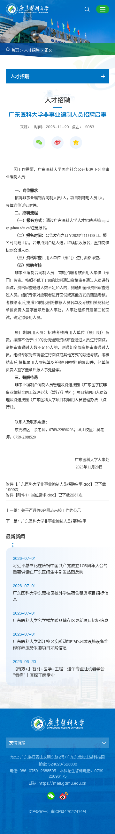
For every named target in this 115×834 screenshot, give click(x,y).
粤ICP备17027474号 (68, 811)
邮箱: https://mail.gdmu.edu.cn (57, 783)
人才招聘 (31, 50)
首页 (15, 50)
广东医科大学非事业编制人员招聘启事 (53, 521)
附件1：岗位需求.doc (35, 495)
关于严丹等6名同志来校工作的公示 (51, 510)
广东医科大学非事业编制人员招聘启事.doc (53, 484)
